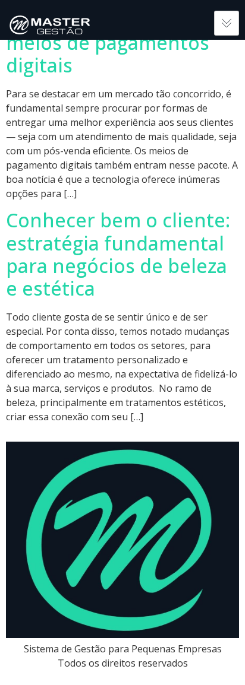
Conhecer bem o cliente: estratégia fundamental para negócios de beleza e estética (118, 254)
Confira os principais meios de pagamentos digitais (107, 42)
